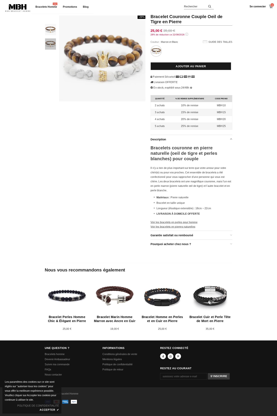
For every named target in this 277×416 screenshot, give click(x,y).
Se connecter (258, 6)
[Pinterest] (178, 356)
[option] (102, 58)
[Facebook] (163, 356)
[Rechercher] (210, 6)
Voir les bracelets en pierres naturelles (173, 226)
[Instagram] (170, 356)
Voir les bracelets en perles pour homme (174, 222)
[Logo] (17, 8)
